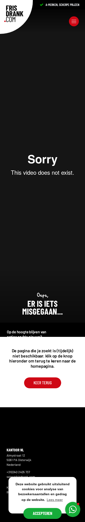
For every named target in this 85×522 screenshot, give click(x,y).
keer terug (43, 382)
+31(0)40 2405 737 (18, 472)
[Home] (13, 13)
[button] (72, 509)
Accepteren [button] (42, 513)
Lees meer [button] (55, 500)
